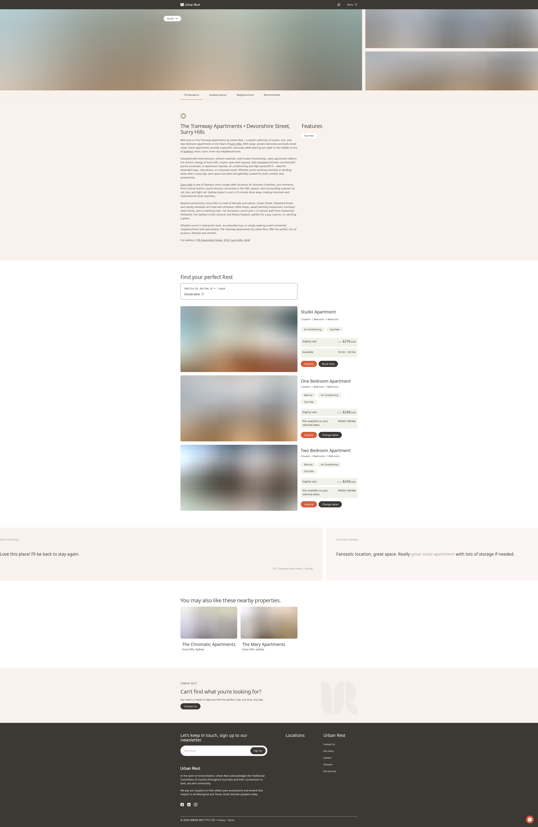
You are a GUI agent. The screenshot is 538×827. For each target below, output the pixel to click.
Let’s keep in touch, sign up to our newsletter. (213, 737)
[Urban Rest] (190, 4)
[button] (235, 368)
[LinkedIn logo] (189, 804)
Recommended (272, 94)
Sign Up (258, 750)
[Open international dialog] (339, 4)
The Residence (191, 94)
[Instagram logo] (195, 804)
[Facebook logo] (182, 804)
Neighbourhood (245, 94)
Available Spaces (218, 94)
